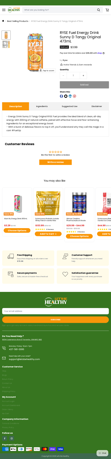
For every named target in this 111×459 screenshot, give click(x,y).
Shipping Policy (8, 391)
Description (15, 106)
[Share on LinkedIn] (70, 96)
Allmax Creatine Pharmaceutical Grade (76, 219)
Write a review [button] (55, 162)
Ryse (65, 60)
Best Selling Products (17, 21)
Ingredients (42, 106)
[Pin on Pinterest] (74, 96)
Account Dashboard (11, 405)
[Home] (3, 21)
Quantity (64, 70)
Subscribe (55, 319)
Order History (7, 409)
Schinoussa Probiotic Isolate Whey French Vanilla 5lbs (47, 219)
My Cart (5, 413)
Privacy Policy (8, 427)
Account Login (8, 401)
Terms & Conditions (10, 423)
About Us (6, 387)
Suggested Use (69, 106)
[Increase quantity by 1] (83, 75)
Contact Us (7, 383)
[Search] (99, 10)
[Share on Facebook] (61, 96)
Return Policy (7, 379)
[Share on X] (65, 96)
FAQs (4, 371)
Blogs (4, 375)
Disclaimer (97, 106)
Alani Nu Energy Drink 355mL (15, 218)
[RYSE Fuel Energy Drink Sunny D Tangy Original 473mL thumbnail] (6, 35)
